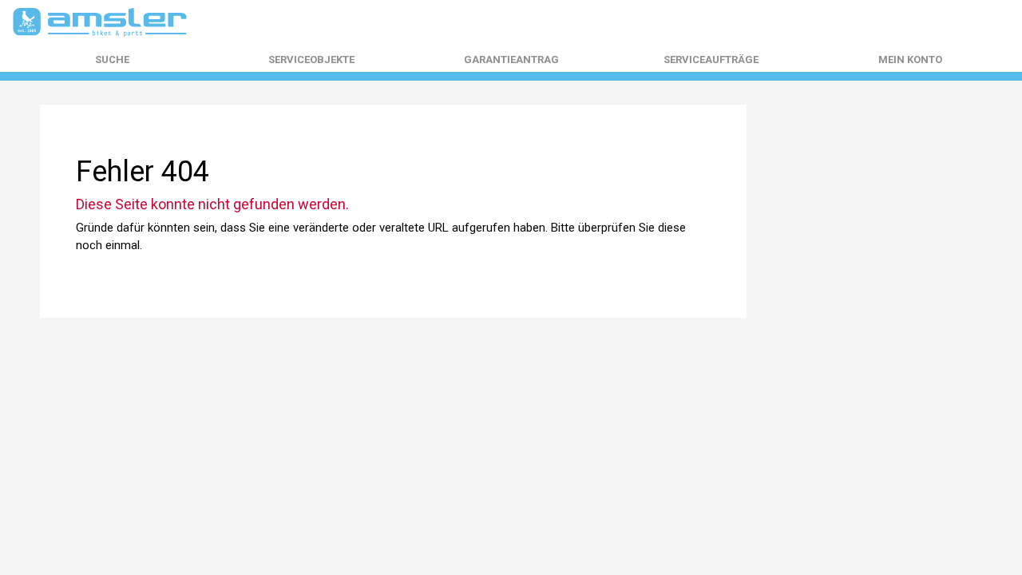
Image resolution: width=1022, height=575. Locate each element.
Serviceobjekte (311, 60)
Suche (112, 60)
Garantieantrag (511, 60)
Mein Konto (910, 60)
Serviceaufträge (711, 60)
